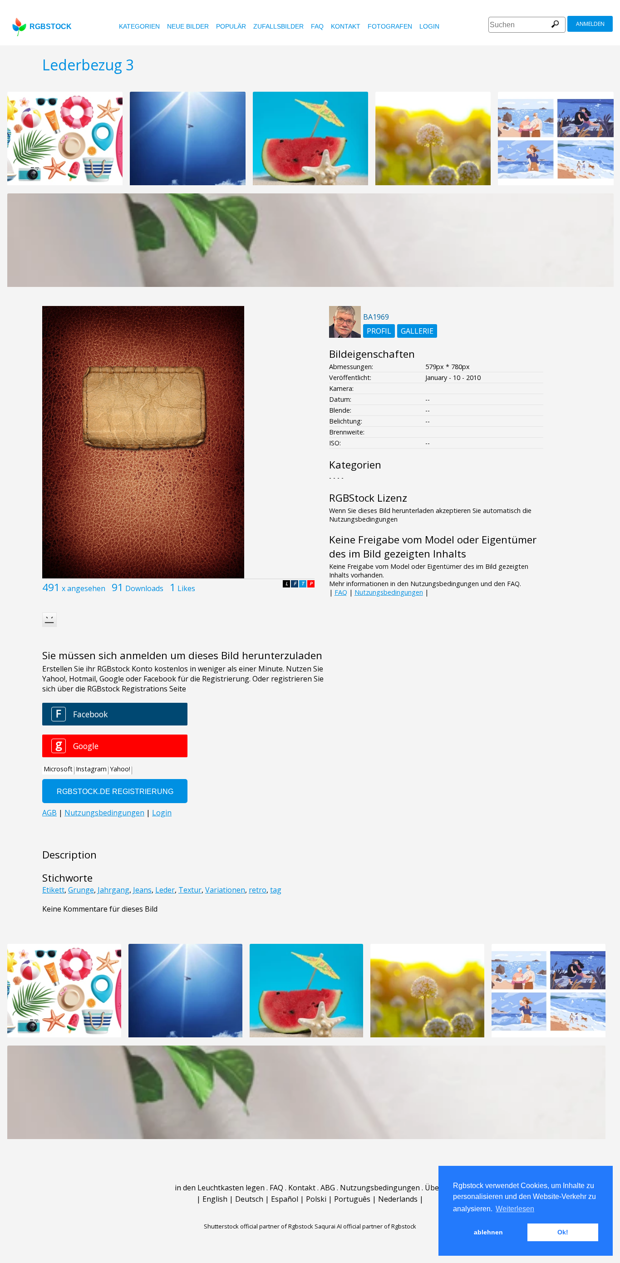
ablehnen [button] (488, 1232)
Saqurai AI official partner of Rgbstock (365, 1226)
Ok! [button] (562, 1232)
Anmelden (590, 24)
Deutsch (249, 1199)
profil (379, 331)
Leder (165, 890)
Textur (190, 890)
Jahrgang (113, 890)
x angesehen (83, 588)
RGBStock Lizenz (368, 498)
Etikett (53, 890)
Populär (231, 26)
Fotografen (390, 26)
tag (275, 890)
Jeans (142, 890)
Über (433, 1188)
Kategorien (139, 26)
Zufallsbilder (278, 26)
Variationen (225, 890)
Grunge (81, 890)
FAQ (317, 26)
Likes (186, 588)
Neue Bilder (188, 26)
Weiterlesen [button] (515, 1209)
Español (284, 1199)
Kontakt (345, 26)
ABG (327, 1188)
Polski (316, 1199)
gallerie (417, 331)
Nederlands (398, 1199)
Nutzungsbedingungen (388, 592)
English (214, 1199)
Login (429, 26)
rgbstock (51, 26)
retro (257, 890)
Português (352, 1199)
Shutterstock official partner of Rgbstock (258, 1226)
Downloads (144, 588)
